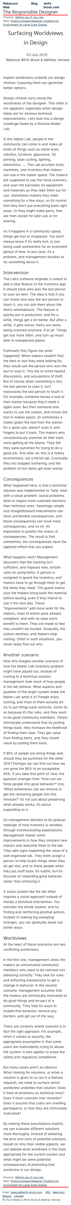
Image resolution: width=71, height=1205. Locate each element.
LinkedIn (19, 1196)
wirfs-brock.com (51, 5)
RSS (48, 1192)
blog (34, 3)
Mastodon (59, 1192)
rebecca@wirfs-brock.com (26, 1192)
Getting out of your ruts (29, 17)
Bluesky (7, 1196)
